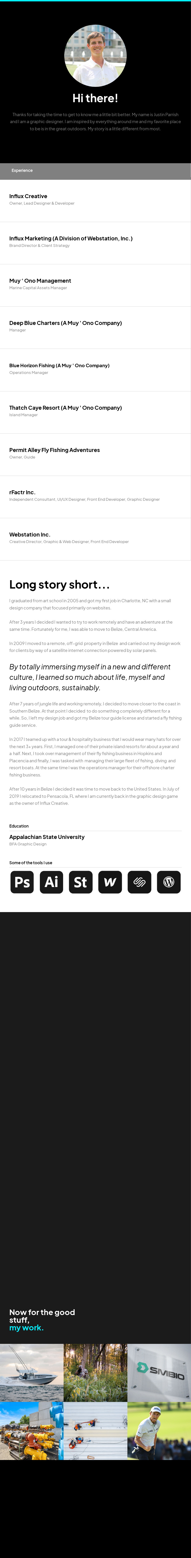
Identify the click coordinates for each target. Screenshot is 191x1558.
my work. (26, 1327)
